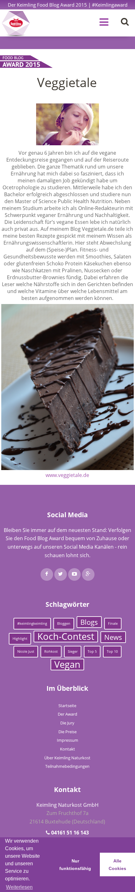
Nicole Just (25, 651)
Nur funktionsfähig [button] (75, 864)
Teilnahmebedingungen (67, 766)
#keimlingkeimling (32, 623)
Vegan (67, 664)
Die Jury (67, 723)
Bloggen (63, 623)
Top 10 (112, 651)
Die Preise (67, 731)
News (113, 637)
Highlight (20, 638)
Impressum (67, 740)
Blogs (89, 622)
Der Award (67, 714)
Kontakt (67, 749)
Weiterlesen (19, 887)
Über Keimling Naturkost (67, 758)
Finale (113, 623)
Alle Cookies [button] (117, 864)
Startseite (67, 705)
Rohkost (51, 651)
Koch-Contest (65, 636)
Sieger (73, 651)
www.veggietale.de (67, 475)
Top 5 (92, 651)
